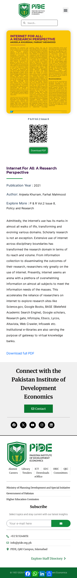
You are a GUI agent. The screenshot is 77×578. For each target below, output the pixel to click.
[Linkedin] (51, 425)
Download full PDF (20, 353)
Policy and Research (20, 208)
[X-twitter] (23, 425)
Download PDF (38, 150)
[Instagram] (42, 425)
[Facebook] (14, 425)
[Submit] (61, 523)
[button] (66, 10)
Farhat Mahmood (54, 194)
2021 (37, 185)
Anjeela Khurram (30, 194)
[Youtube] (32, 425)
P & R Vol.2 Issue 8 (42, 203)
